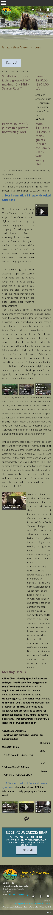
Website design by (15, 907)
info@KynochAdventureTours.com (32, 903)
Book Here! (11, 63)
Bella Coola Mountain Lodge (18, 895)
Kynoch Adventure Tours (6, 11)
